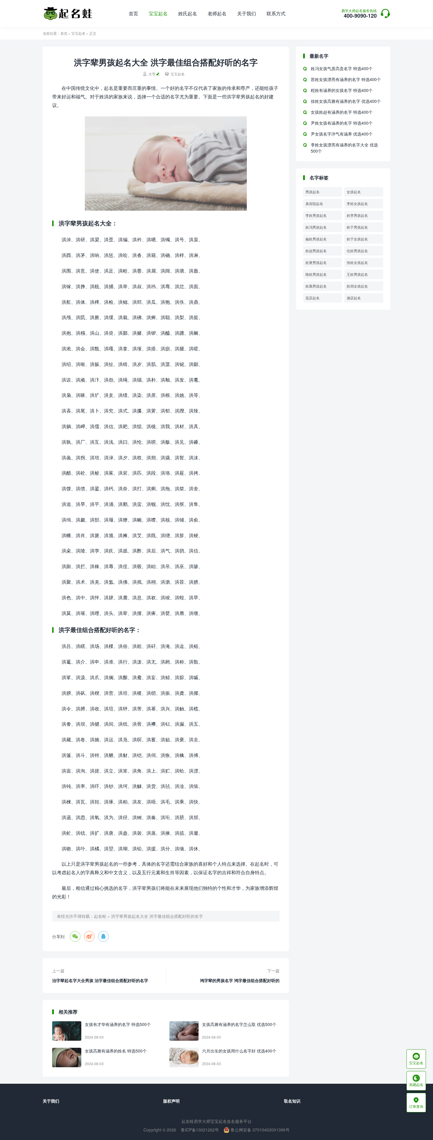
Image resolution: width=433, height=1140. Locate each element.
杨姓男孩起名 (316, 238)
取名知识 (292, 1101)
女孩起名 (354, 191)
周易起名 (416, 1081)
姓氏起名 (187, 13)
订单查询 (416, 1102)
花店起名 (312, 297)
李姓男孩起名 (316, 215)
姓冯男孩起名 (316, 227)
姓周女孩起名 (357, 285)
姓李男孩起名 (357, 215)
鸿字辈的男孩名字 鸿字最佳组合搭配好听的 (240, 980)
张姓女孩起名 (357, 262)
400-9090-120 (359, 14)
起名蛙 (100, 916)
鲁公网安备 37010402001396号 (259, 1130)
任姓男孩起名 (357, 250)
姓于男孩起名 (357, 227)
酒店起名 (354, 297)
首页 (133, 13)
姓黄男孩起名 (316, 262)
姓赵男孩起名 (316, 250)
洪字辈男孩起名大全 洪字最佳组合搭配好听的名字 (157, 916)
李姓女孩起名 (357, 203)
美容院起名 (314, 203)
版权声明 (171, 1101)
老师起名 (217, 13)
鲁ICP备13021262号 (200, 1130)
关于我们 (246, 13)
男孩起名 (312, 191)
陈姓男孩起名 (316, 274)
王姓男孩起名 (357, 274)
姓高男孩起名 (316, 285)
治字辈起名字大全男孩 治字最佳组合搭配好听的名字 (100, 980)
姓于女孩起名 (357, 238)
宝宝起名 (158, 13)
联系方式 (276, 13)
